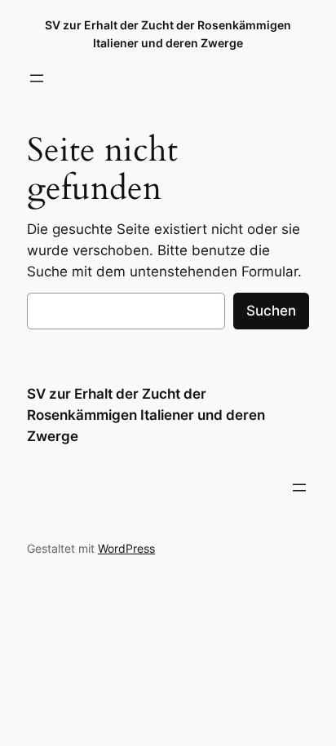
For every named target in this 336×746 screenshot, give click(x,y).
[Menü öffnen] (36, 78)
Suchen (271, 310)
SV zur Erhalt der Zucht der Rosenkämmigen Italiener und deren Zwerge (146, 415)
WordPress (126, 548)
